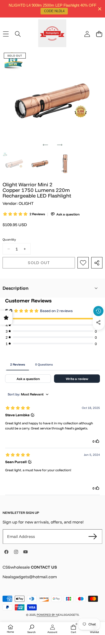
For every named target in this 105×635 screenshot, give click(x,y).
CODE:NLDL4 (54, 11)
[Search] (17, 34)
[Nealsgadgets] (52, 34)
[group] (14, 163)
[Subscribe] (93, 536)
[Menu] (5, 34)
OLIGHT (26, 203)
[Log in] (87, 34)
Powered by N (47, 614)
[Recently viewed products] (98, 311)
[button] (99, 34)
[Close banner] (100, 9)
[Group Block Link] (52, 575)
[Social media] (98, 322)
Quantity (9, 239)
